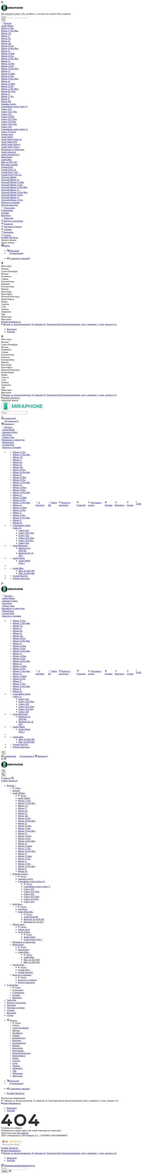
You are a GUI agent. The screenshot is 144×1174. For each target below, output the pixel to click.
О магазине (17, 990)
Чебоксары (17, 1073)
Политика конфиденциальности (19, 1165)
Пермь (15, 1058)
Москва (16, 1030)
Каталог (16, 790)
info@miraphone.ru (12, 322)
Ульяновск (17, 1068)
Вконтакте (12, 329)
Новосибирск (18, 1055)
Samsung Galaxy (25, 879)
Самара (15, 1035)
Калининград (18, 1038)
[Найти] (3, 20)
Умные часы (24, 929)
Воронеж (16, 1040)
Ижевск (16, 1045)
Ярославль (17, 1076)
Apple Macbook (31, 917)
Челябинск (17, 1033)
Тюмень (16, 1066)
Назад (18, 788)
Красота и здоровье (27, 980)
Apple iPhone (24, 798)
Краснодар (17, 1048)
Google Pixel (24, 970)
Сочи (14, 1063)
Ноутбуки (22, 909)
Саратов (16, 1061)
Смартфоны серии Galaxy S (37, 886)
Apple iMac (29, 957)
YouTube (11, 331)
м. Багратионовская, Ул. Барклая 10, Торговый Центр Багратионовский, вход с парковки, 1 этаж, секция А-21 (60, 324)
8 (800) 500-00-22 (10, 237)
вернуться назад (8, 1133)
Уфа (14, 1071)
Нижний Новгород (21, 1053)
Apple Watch (29, 937)
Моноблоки (23, 949)
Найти (4, 1171)
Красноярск (18, 1050)
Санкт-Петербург (20, 1028)
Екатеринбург (19, 1043)
